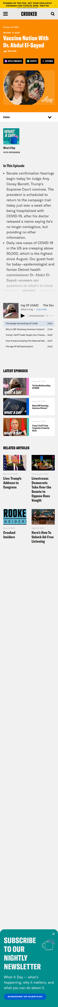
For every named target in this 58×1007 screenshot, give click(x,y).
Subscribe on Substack (25, 997)
